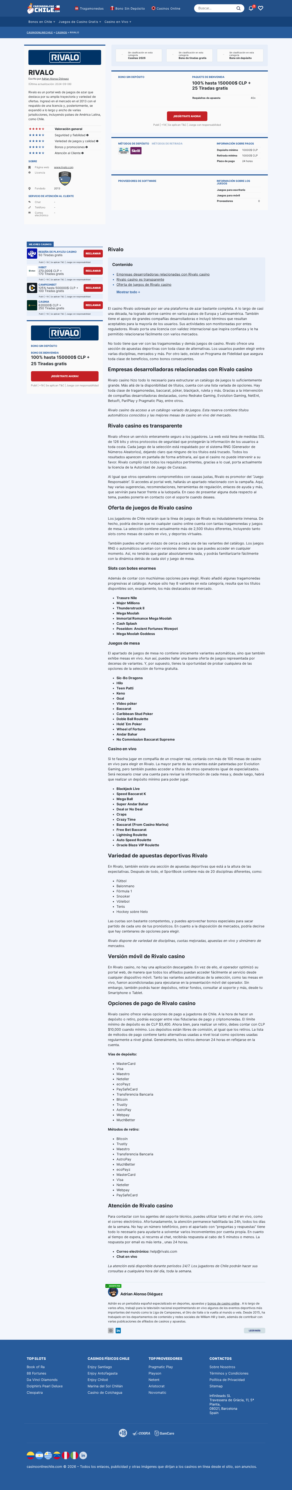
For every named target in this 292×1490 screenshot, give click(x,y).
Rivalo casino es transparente (140, 279)
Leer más (254, 1330)
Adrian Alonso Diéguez (55, 78)
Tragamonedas (92, 8)
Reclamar (93, 253)
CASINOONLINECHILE (40, 32)
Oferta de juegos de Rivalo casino (144, 284)
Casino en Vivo (116, 21)
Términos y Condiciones (228, 1373)
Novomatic (157, 1392)
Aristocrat (157, 1386)
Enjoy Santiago (100, 1367)
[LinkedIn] (118, 1331)
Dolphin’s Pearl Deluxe (45, 1386)
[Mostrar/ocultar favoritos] (260, 8)
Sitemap (216, 1386)
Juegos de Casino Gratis (78, 21)
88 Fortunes (36, 1373)
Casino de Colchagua (105, 1392)
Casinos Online (168, 8)
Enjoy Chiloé (98, 1380)
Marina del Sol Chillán (105, 1386)
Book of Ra (36, 1367)
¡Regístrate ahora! (187, 116)
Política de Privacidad (227, 1380)
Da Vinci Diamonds (42, 1380)
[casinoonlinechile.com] (44, 8)
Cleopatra (35, 1392)
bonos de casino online (223, 1303)
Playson (155, 1373)
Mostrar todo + (128, 292)
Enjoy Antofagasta (103, 1373)
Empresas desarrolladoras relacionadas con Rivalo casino (163, 274)
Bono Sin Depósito (130, 8)
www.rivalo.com (63, 167)
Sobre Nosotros (222, 1367)
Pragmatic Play (161, 1367)
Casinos (61, 32)
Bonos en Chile (40, 21)
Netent (154, 1380)
